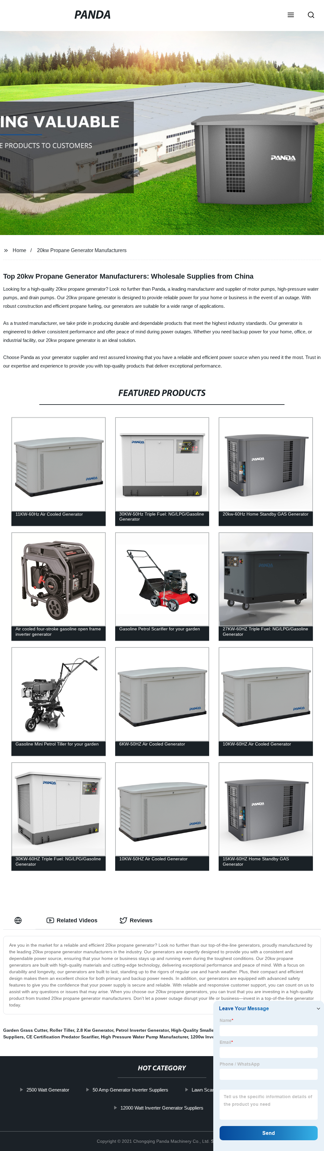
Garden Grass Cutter (25, 1030)
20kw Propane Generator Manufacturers (82, 250)
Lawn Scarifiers (208, 1089)
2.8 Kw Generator (95, 1030)
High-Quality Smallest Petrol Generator (212, 1030)
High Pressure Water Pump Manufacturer (144, 1036)
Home (19, 250)
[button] (290, 15)
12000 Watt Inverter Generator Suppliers (162, 1107)
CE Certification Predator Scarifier (62, 1036)
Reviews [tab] (141, 920)
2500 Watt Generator (48, 1089)
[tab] (19, 920)
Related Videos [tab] (77, 920)
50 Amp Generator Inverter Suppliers (130, 1089)
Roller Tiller (62, 1030)
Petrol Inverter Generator (142, 1030)
